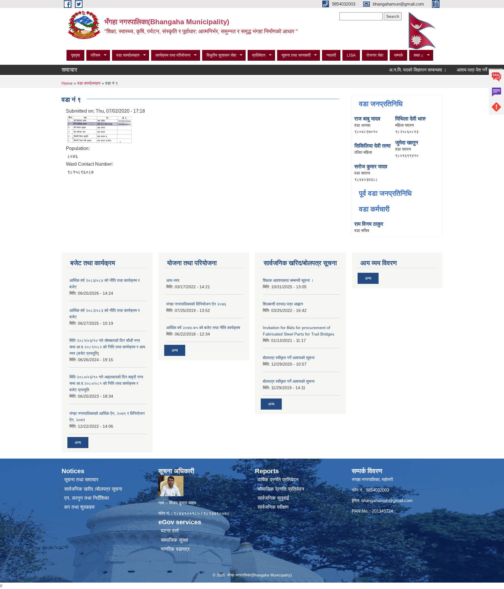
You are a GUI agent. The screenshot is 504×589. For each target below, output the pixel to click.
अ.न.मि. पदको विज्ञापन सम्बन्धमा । (405, 69)
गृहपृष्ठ (75, 55)
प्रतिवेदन (256, 55)
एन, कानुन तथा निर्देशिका (86, 498)
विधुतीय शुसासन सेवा (219, 55)
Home (67, 83)
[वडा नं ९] (99, 129)
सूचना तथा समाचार (81, 480)
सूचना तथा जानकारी (294, 55)
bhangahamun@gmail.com (387, 500)
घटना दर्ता (170, 531)
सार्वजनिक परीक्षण (273, 507)
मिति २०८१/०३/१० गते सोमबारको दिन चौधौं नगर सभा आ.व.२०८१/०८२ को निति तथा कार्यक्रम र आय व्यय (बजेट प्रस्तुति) (107, 347)
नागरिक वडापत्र (175, 549)
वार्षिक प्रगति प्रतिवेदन (278, 480)
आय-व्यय (172, 280)
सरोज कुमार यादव (370, 166)
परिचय (93, 55)
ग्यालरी (331, 55)
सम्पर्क (398, 55)
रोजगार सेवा (374, 55)
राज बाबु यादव (367, 119)
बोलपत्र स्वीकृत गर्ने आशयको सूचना (288, 357)
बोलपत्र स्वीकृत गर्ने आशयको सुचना (288, 381)
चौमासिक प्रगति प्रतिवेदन (281, 489)
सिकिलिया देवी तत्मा (372, 146)
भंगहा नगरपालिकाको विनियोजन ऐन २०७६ (196, 304)
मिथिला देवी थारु (410, 119)
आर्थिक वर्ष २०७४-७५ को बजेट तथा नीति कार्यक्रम (203, 327)
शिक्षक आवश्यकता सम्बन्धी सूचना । (288, 280)
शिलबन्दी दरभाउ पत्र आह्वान (283, 304)
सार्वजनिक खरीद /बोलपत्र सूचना (93, 489)
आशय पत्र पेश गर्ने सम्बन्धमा (467, 69)
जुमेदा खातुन (406, 143)
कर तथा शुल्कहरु (79, 507)
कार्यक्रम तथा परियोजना (170, 55)
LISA (351, 55)
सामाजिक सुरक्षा (174, 540)
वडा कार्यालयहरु (126, 55)
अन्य (78, 442)
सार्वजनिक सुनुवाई (273, 498)
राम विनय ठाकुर (368, 224)
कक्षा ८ (416, 55)
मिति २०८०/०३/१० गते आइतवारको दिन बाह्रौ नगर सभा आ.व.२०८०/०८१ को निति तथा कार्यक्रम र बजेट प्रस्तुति (106, 383)
